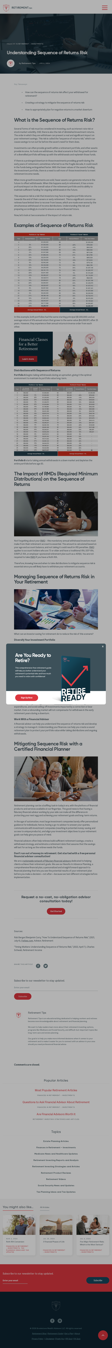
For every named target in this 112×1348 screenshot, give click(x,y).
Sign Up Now (26, 698)
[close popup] (103, 646)
